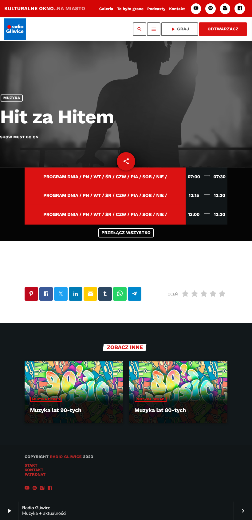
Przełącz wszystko (126, 232)
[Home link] (15, 29)
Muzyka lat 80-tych (160, 410)
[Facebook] (239, 8)
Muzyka (11, 98)
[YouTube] (196, 8)
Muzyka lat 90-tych (55, 410)
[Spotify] (210, 8)
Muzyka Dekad (46, 399)
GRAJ (179, 29)
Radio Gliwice (66, 457)
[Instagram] (225, 8)
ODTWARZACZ (222, 29)
